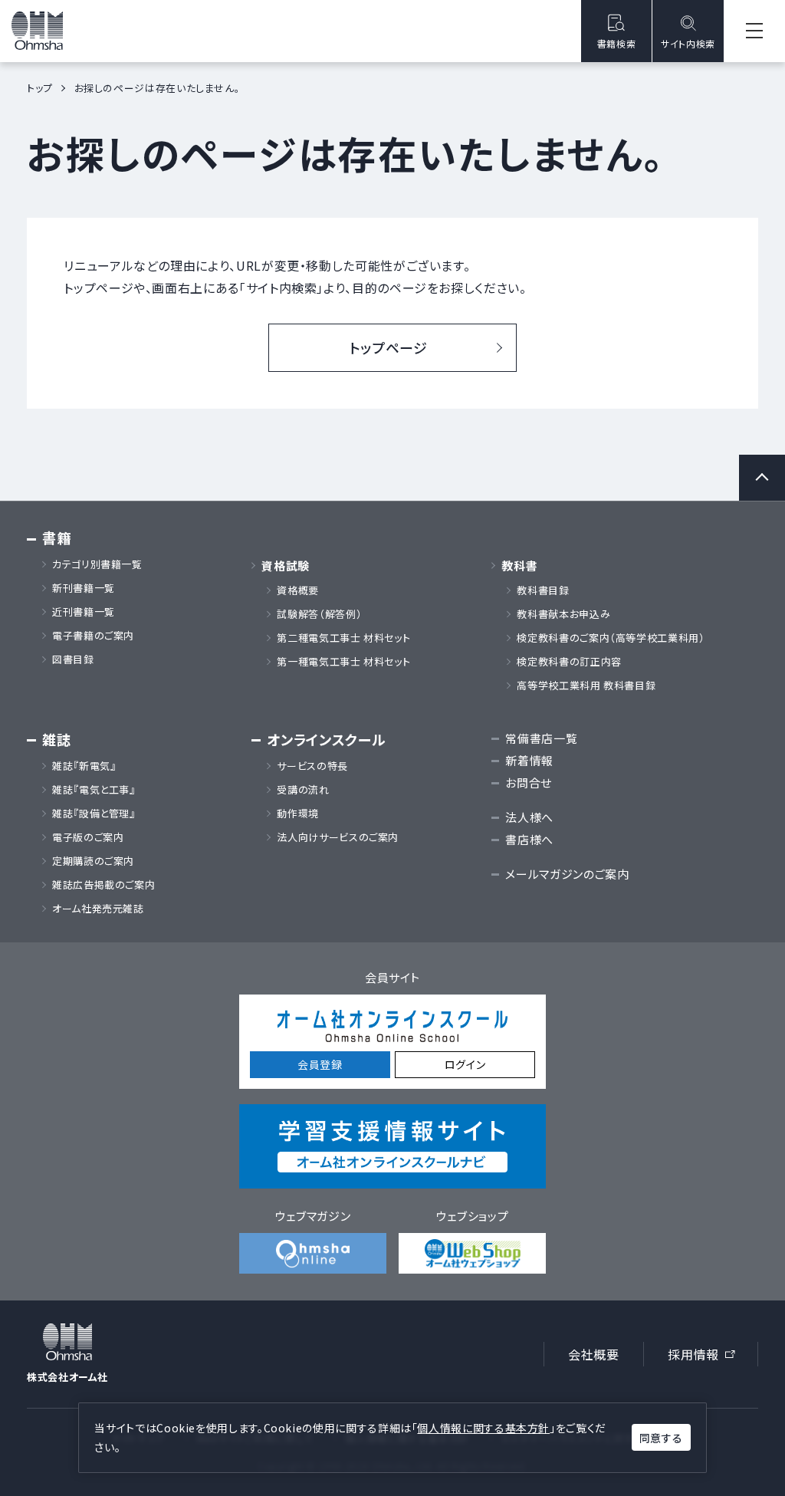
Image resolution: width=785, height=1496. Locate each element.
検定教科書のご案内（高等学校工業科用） (611, 638)
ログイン (465, 1064)
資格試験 (285, 565)
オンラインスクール (326, 739)
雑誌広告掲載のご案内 (109, 885)
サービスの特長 (312, 766)
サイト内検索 (688, 43)
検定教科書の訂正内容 (569, 662)
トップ (40, 88)
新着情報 (529, 760)
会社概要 (593, 1354)
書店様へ (529, 839)
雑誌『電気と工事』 (94, 790)
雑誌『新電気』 (84, 766)
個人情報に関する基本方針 (483, 1427)
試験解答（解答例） (319, 614)
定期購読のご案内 (93, 861)
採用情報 (706, 1356)
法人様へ (529, 817)
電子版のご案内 (87, 837)
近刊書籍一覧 (83, 612)
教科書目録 (543, 590)
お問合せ (528, 782)
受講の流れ (303, 790)
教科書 (519, 565)
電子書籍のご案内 (93, 636)
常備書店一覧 (541, 738)
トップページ (389, 347)
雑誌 (56, 739)
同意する (660, 1437)
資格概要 (298, 590)
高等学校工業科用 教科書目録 (586, 685)
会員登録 (320, 1064)
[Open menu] (754, 31)
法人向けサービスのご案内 (338, 837)
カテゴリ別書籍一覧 (97, 564)
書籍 (56, 537)
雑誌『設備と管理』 (94, 813)
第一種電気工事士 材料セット (343, 662)
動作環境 (298, 813)
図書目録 (73, 659)
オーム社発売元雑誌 (98, 909)
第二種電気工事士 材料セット (343, 638)
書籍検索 (616, 43)
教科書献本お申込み (563, 614)
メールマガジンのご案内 (567, 874)
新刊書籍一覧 (83, 588)
